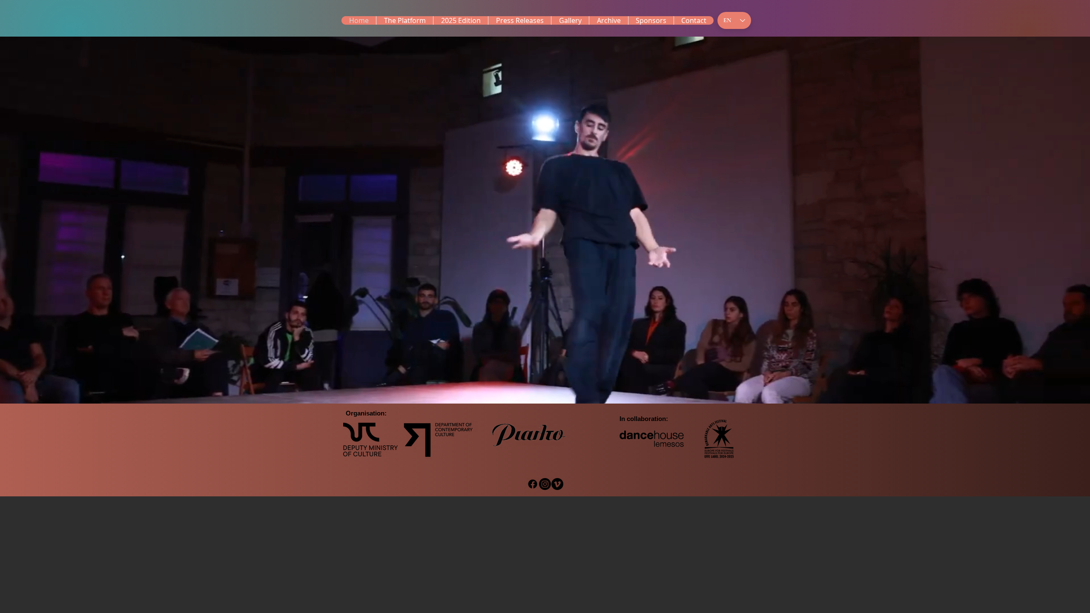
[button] (460, 20)
